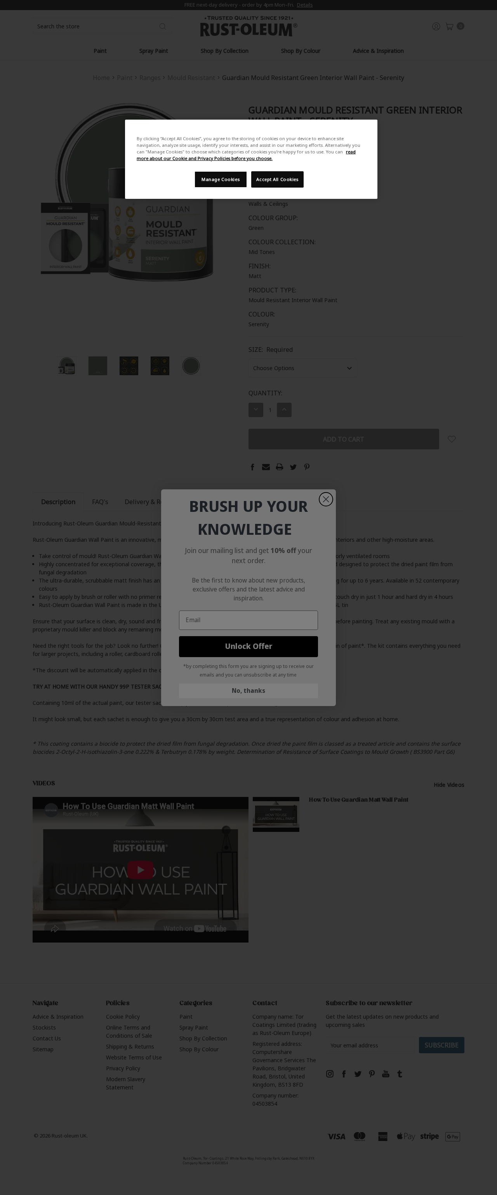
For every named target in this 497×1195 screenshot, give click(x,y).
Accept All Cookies (277, 179)
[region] (251, 159)
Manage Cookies (221, 179)
